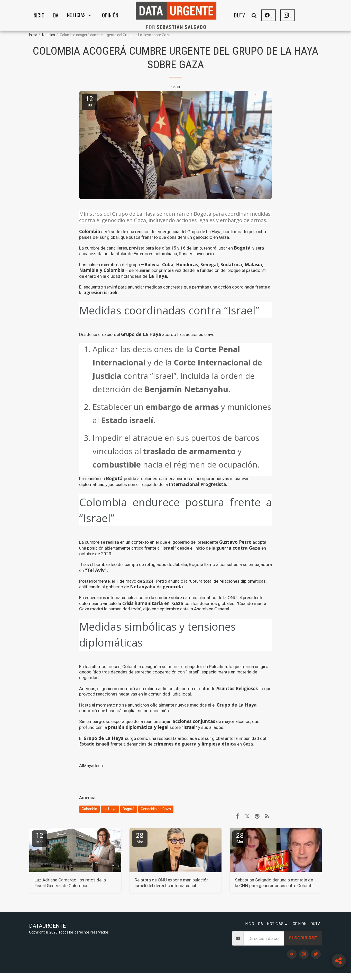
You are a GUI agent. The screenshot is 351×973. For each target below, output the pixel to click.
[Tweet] (247, 816)
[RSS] (267, 816)
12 (39, 838)
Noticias (48, 35)
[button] (80, 15)
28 (140, 838)
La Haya (110, 809)
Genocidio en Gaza (156, 809)
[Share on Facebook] (237, 816)
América (87, 797)
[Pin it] (257, 816)
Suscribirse (303, 937)
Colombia (89, 809)
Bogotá (128, 809)
